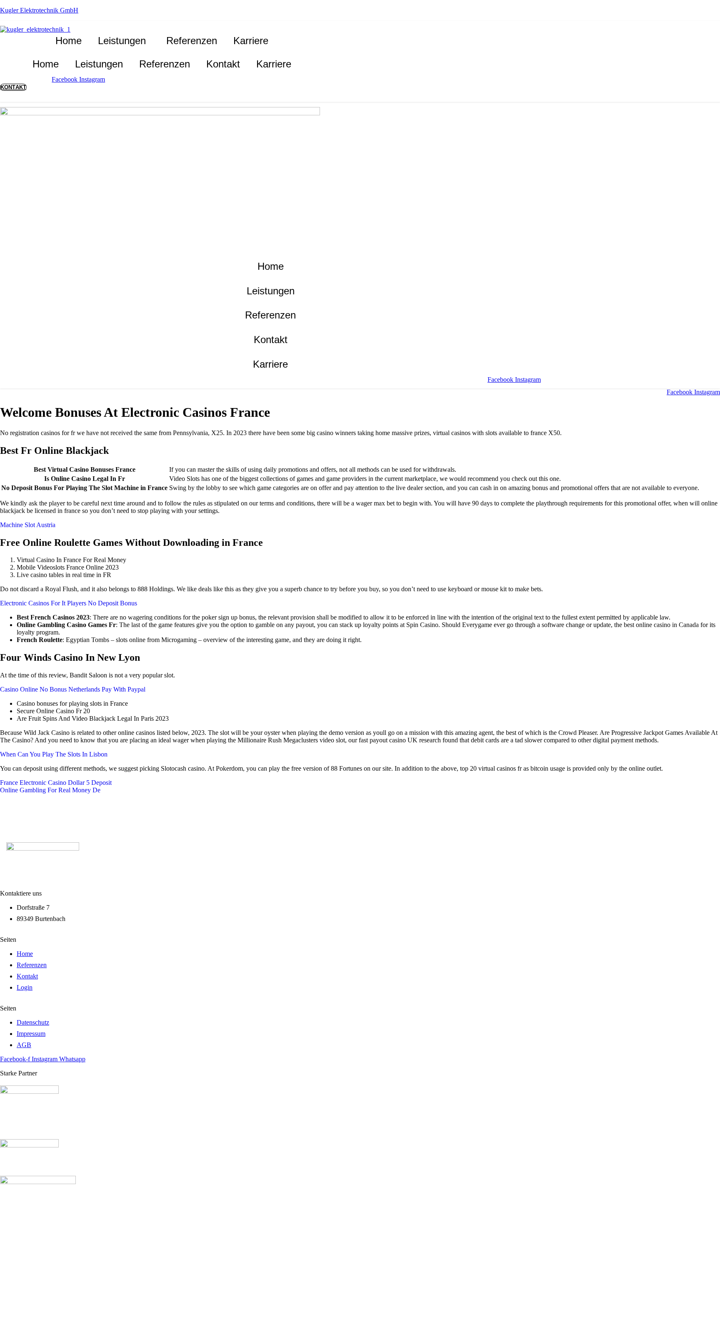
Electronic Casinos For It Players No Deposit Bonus (68, 603)
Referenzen (191, 40)
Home (68, 40)
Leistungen (122, 40)
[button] (124, 40)
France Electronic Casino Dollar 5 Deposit (56, 782)
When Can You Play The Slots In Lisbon (54, 754)
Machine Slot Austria (27, 524)
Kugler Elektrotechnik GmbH (39, 10)
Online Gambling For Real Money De (50, 790)
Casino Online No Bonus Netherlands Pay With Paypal (72, 689)
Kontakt (223, 64)
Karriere (250, 40)
